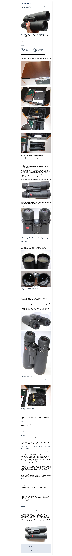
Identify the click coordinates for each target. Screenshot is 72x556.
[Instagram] (40, 550)
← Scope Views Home (26, 3)
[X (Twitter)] (37, 550)
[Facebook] (34, 550)
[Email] (31, 550)
